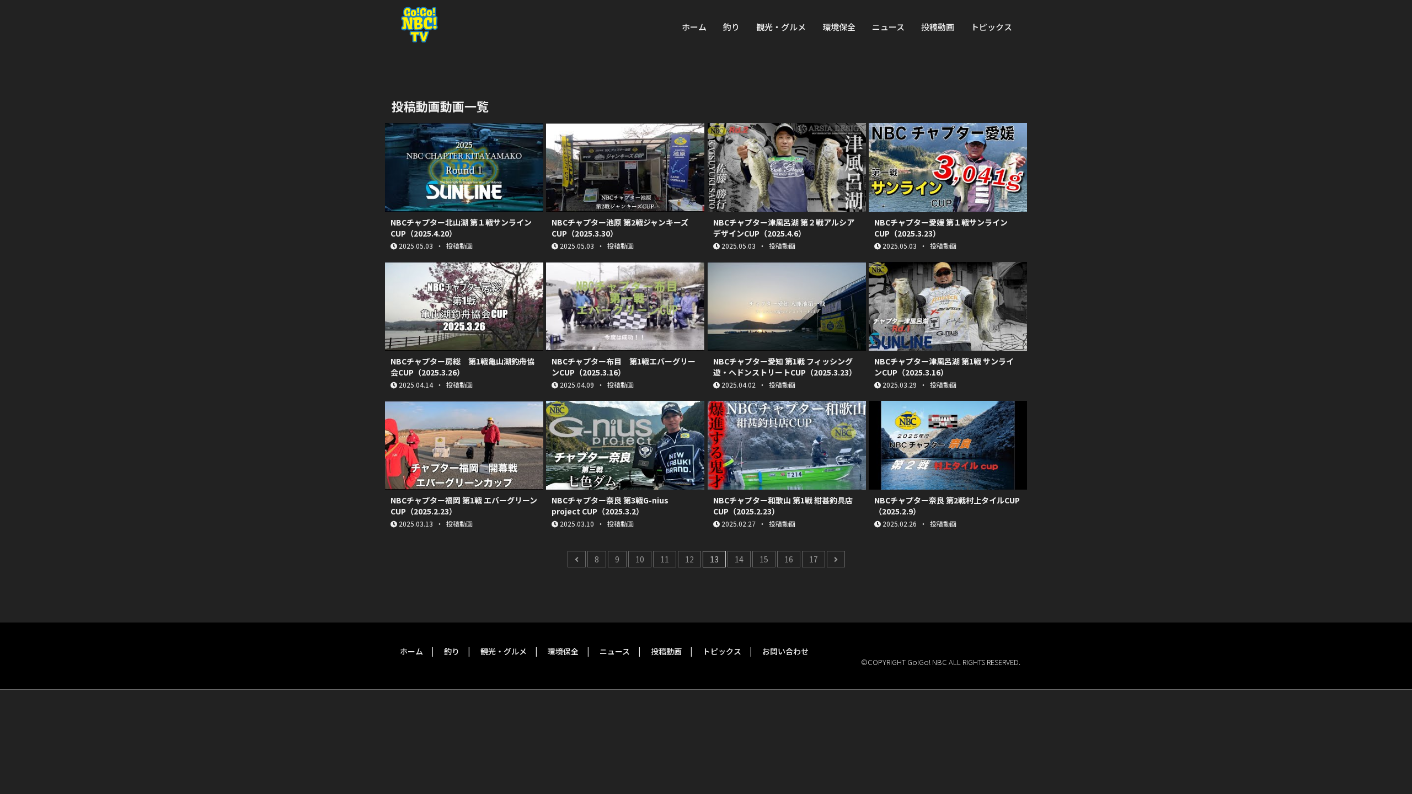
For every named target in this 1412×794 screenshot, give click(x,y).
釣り (731, 27)
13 (714, 559)
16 (788, 559)
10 (639, 559)
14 (739, 559)
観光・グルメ (781, 27)
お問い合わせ (785, 651)
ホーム (694, 27)
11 (664, 559)
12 (689, 559)
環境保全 (838, 27)
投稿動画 (937, 27)
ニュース (888, 27)
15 (764, 559)
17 (813, 559)
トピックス (991, 27)
